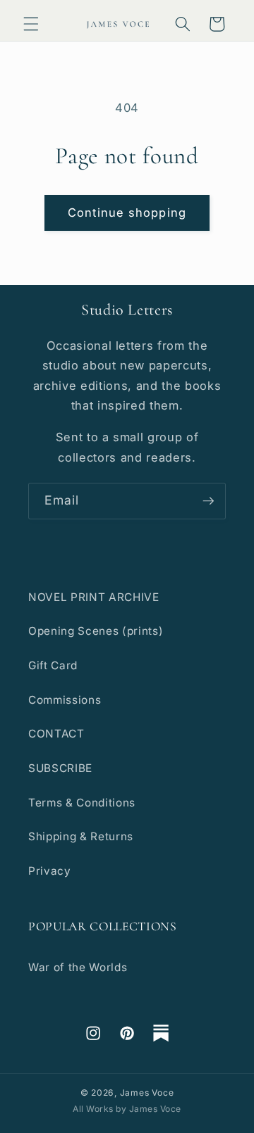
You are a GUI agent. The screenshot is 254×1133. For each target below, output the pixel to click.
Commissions (64, 700)
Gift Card (53, 665)
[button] (31, 24)
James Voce (147, 1092)
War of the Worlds (77, 967)
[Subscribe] (208, 501)
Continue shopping (127, 212)
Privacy (49, 871)
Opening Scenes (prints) (95, 631)
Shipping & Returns (80, 836)
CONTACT (56, 733)
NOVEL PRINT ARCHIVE (93, 597)
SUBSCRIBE (60, 768)
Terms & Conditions (81, 802)
